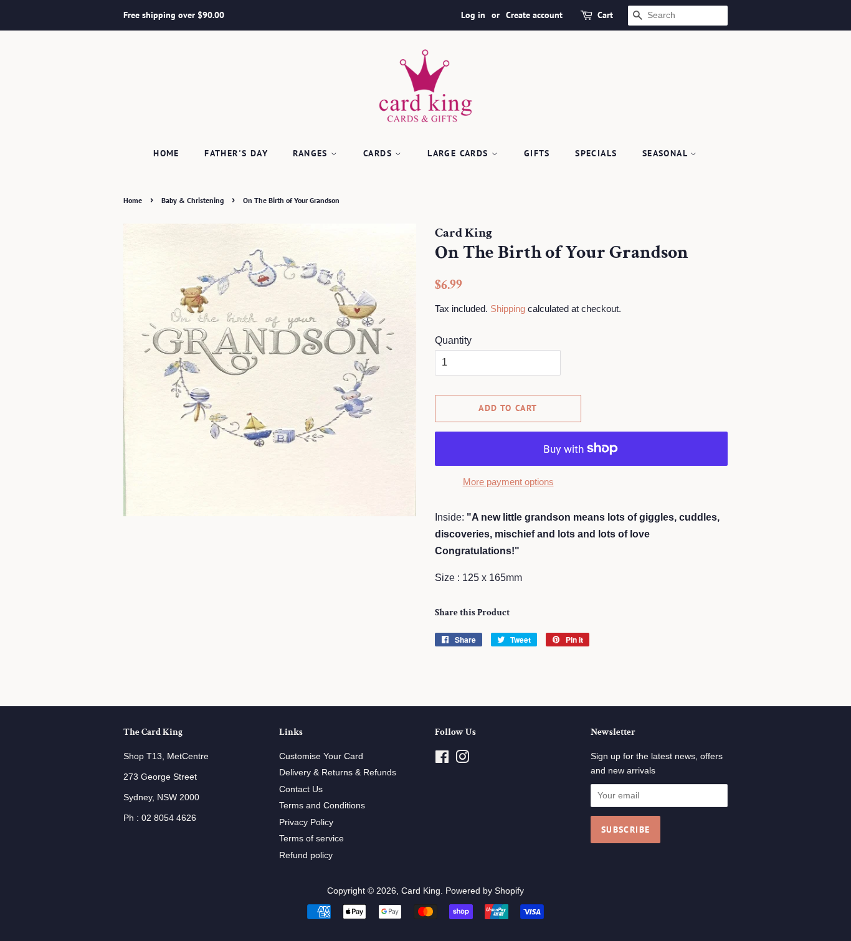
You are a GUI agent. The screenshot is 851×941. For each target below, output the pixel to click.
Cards (379, 153)
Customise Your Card (321, 756)
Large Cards (459, 153)
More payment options (508, 481)
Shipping (507, 308)
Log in (473, 15)
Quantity (453, 340)
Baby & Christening (192, 200)
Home (166, 153)
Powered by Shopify (484, 891)
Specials (596, 153)
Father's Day (236, 153)
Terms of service (311, 838)
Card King (420, 891)
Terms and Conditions (322, 805)
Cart (605, 15)
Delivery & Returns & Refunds (337, 772)
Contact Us (301, 789)
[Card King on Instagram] (462, 759)
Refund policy (306, 855)
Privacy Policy (306, 822)
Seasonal (666, 153)
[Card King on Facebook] (442, 759)
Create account (534, 15)
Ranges (312, 153)
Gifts (537, 153)
